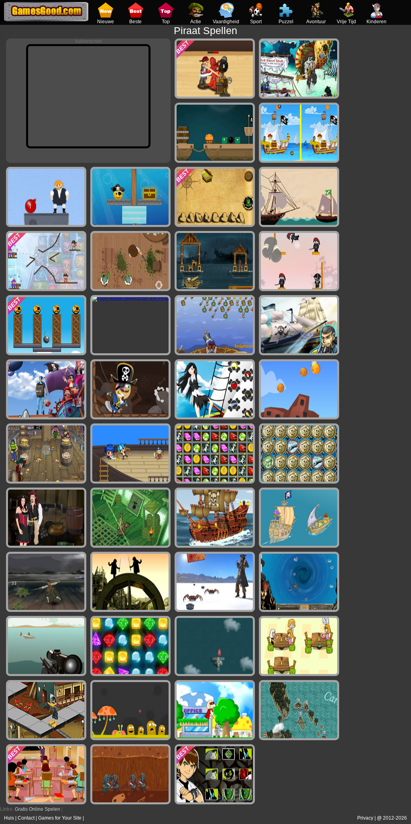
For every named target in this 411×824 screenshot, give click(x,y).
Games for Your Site (59, 818)
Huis (9, 818)
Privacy (365, 818)
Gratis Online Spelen (37, 809)
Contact (26, 818)
